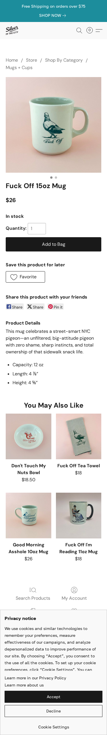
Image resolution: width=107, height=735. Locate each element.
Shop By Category (64, 60)
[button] (12, 30)
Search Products (33, 598)
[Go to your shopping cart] (91, 30)
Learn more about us (24, 684)
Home (12, 60)
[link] (53, 15)
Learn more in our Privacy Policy (35, 677)
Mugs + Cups (19, 68)
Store (31, 60)
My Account (74, 598)
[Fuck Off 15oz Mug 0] (53, 125)
